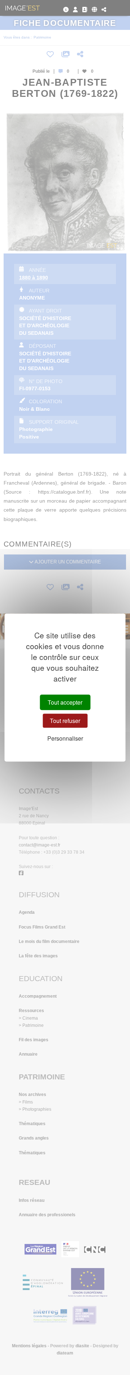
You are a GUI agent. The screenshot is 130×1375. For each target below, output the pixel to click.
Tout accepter (65, 702)
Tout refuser (65, 720)
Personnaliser (65, 738)
